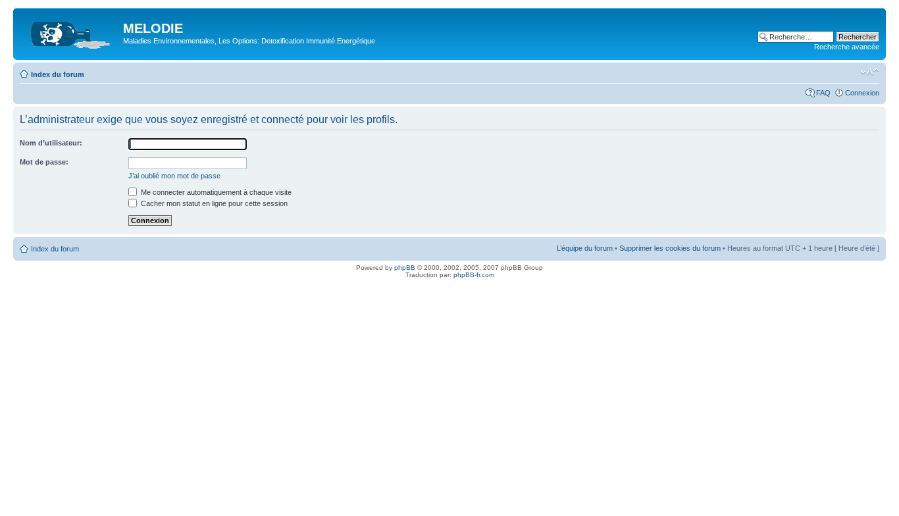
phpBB (404, 267)
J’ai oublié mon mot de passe (174, 176)
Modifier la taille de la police (869, 72)
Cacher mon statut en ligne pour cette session (213, 203)
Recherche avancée (846, 47)
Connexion (862, 93)
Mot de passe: (44, 162)
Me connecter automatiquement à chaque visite (215, 192)
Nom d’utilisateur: (51, 143)
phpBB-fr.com (473, 274)
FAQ (823, 93)
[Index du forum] (69, 32)
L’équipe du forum (585, 248)
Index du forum (57, 74)
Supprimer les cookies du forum (670, 248)
